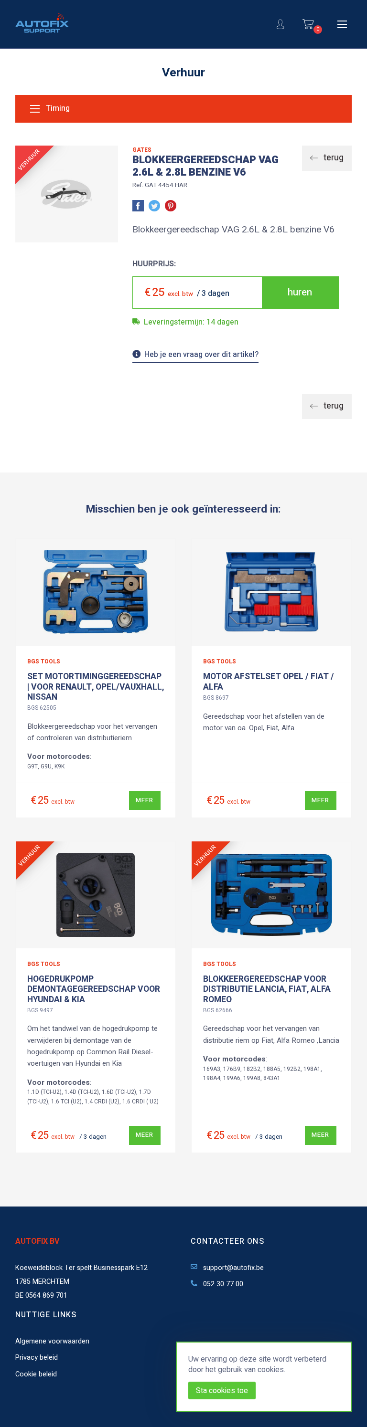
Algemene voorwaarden (52, 1341)
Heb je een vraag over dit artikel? (201, 355)
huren (300, 292)
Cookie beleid (36, 1374)
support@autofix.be (232, 1268)
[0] (308, 24)
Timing (57, 109)
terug (333, 158)
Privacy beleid (36, 1358)
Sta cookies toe (222, 1390)
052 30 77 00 (222, 1284)
